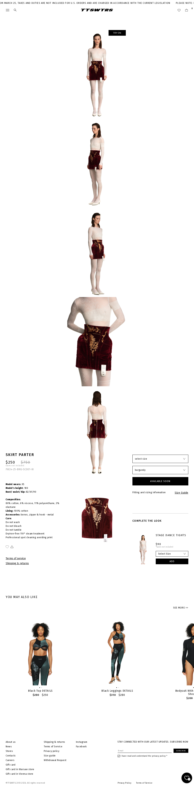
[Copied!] (11, 547)
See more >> (180, 607)
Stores (9, 751)
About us (11, 742)
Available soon (160, 481)
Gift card (10, 764)
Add (172, 561)
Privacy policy (51, 751)
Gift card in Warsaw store (20, 769)
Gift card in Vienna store (19, 774)
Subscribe (181, 751)
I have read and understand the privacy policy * (144, 756)
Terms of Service (53, 746)
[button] (39, 687)
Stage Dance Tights (171, 535)
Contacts (11, 755)
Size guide (50, 755)
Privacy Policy (124, 783)
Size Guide (181, 492)
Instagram (81, 742)
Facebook (81, 746)
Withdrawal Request (55, 760)
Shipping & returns (17, 563)
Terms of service (16, 558)
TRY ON (117, 33)
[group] (40, 657)
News (9, 746)
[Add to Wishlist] (7, 547)
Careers (10, 760)
